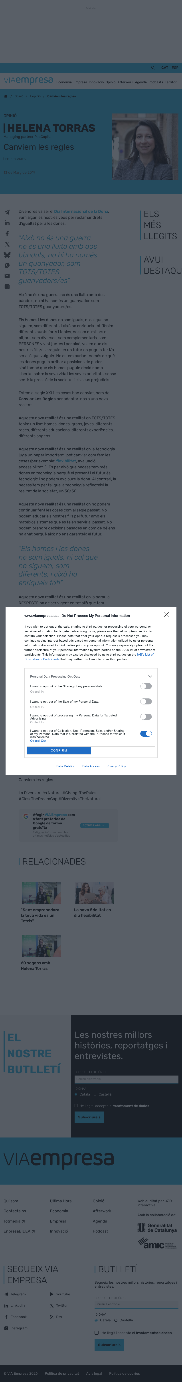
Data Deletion (65, 766)
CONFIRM (59, 750)
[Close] (168, 616)
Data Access (91, 766)
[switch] (146, 686)
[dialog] (91, 691)
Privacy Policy (116, 766)
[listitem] (91, 676)
